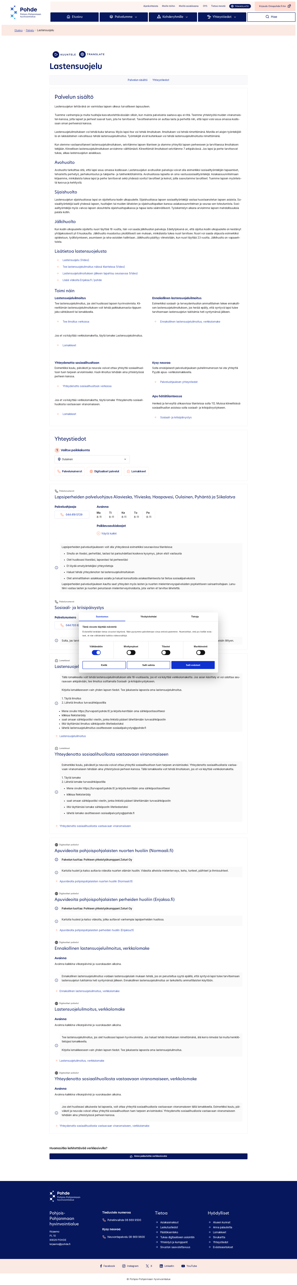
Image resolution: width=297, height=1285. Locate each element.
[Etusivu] (68, 17)
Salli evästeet (193, 665)
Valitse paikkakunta (73, 450)
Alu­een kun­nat (221, 1222)
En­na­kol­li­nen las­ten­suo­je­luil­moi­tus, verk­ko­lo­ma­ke (190, 321)
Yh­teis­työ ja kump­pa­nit (174, 1242)
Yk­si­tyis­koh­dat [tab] (148, 616)
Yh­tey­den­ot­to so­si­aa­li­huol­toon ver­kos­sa (87, 386)
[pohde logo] (26, 12)
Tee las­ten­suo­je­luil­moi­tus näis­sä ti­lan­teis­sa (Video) (94, 266)
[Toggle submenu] (136, 17)
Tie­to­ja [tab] (195, 616)
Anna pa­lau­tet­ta (222, 1227)
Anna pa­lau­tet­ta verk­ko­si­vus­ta (150, 1156)
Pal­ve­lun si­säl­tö (137, 80)
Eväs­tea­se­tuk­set (223, 1247)
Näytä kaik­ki (109, 533)
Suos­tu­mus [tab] (102, 616)
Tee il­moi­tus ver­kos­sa (76, 321)
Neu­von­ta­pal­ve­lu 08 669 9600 (126, 1236)
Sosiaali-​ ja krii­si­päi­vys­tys (176, 417)
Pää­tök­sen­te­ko (169, 1232)
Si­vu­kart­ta (219, 1237)
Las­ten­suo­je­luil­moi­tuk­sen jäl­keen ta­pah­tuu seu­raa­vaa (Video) (100, 273)
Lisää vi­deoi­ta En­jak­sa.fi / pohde (82, 280)
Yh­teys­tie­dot (160, 80)
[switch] (131, 652)
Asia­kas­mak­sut (169, 1222)
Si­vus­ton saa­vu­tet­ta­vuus (175, 1247)
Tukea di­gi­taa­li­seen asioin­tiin (177, 1237)
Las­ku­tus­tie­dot (169, 1227)
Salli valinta (148, 665)
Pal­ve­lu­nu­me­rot (72, 471)
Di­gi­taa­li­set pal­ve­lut (106, 471)
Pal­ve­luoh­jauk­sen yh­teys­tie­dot (179, 381)
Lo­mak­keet (69, 345)
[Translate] (240, 6)
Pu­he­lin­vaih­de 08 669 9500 (124, 1220)
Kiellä (104, 665)
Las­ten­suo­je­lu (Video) (76, 260)
